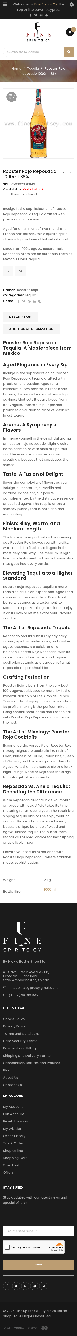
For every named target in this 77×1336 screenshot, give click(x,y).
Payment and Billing (19, 1048)
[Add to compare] (20, 271)
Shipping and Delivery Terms (27, 1055)
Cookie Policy (14, 1019)
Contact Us (12, 1085)
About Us (10, 1077)
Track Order (13, 1143)
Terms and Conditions (21, 1033)
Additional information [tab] (31, 329)
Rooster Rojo (27, 290)
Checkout (11, 1165)
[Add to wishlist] (8, 271)
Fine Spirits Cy (45, 4)
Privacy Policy (14, 1026)
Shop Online (13, 1150)
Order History (14, 1136)
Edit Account (13, 1114)
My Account (13, 1106)
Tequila (33, 68)
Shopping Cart (15, 1158)
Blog (6, 1070)
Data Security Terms (20, 1041)
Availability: (12, 189)
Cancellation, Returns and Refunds (31, 1063)
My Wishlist (12, 1128)
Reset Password (16, 1121)
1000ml (50, 889)
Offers (8, 1172)
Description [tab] (20, 316)
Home (16, 68)
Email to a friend (24, 194)
